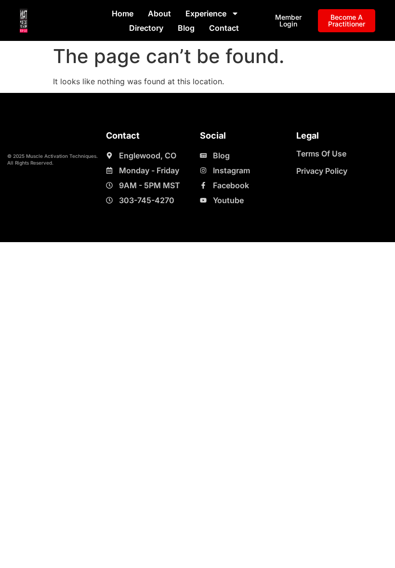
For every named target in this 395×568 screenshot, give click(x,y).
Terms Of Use (321, 153)
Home (122, 13)
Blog (186, 28)
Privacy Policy (321, 171)
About (159, 13)
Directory (146, 28)
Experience (205, 13)
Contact (224, 28)
